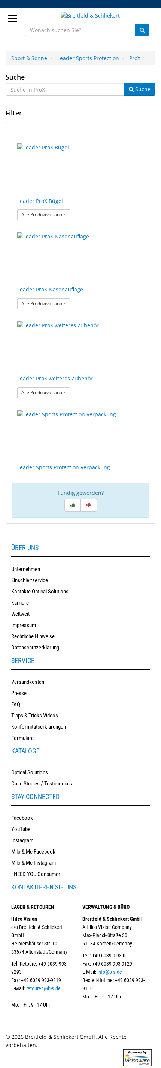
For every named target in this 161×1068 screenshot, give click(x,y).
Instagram (22, 840)
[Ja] (72, 505)
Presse (19, 693)
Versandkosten (27, 682)
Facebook (22, 818)
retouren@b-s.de (43, 988)
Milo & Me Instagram (33, 862)
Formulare (22, 738)
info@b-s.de (109, 972)
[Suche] (142, 30)
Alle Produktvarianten (45, 214)
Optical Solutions (29, 772)
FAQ (15, 704)
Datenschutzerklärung (35, 647)
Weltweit (20, 614)
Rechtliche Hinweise (33, 636)
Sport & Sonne (29, 58)
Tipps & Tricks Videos (34, 715)
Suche (15, 77)
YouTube (20, 829)
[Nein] (88, 505)
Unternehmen (25, 569)
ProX (134, 58)
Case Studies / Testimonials (41, 783)
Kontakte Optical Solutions (40, 591)
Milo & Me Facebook (33, 851)
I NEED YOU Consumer (35, 874)
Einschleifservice (29, 580)
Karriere (20, 602)
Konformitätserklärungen (38, 726)
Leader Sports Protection (88, 58)
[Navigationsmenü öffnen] (15, 16)
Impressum (23, 625)
